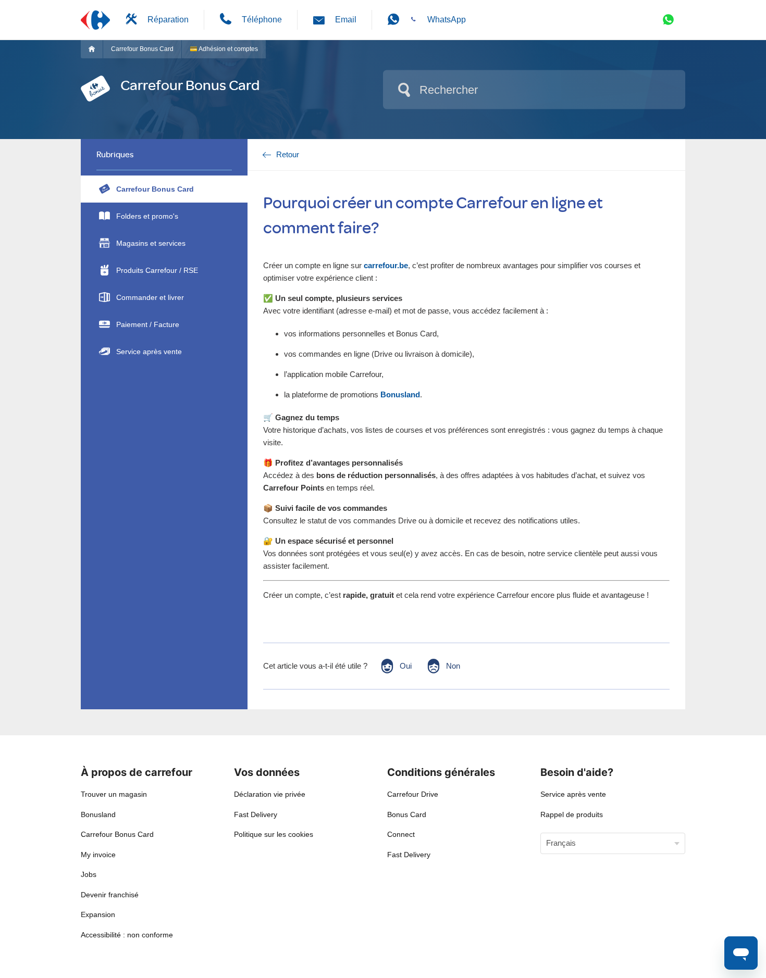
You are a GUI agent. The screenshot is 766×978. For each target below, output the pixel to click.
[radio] (396, 666)
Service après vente (149, 351)
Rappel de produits (571, 814)
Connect (401, 834)
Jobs (88, 874)
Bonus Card (406, 814)
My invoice (98, 854)
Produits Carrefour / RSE (157, 270)
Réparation (168, 19)
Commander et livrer (150, 297)
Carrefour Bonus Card (142, 49)
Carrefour (96, 49)
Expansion (98, 914)
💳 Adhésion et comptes (224, 49)
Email (345, 19)
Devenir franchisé (110, 895)
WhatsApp (446, 19)
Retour (287, 154)
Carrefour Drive (412, 794)
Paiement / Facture (147, 324)
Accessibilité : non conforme (127, 935)
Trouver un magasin (114, 794)
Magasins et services (151, 243)
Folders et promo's (147, 216)
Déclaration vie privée (269, 794)
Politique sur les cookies (273, 834)
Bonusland (98, 814)
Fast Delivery (255, 814)
